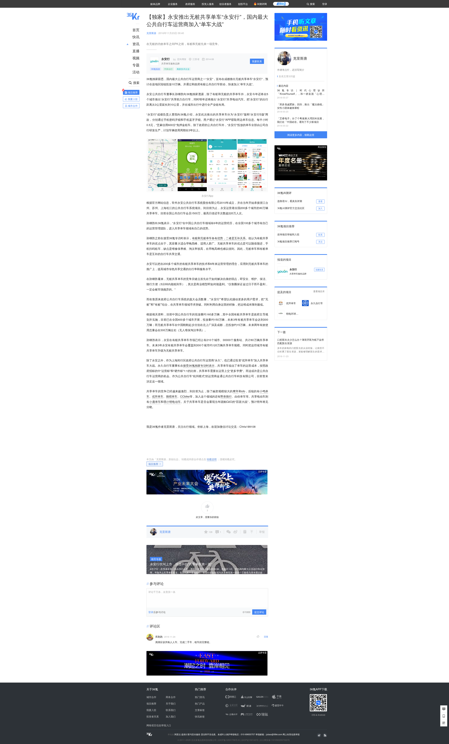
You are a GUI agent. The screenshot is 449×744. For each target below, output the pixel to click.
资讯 (135, 43)
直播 (135, 50)
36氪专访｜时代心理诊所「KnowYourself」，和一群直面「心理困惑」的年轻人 (300, 92)
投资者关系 (152, 716)
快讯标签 (200, 716)
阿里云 (178, 734)
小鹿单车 (155, 402)
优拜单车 (157, 396)
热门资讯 (200, 697)
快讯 (135, 36)
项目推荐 (153, 464)
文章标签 (200, 710)
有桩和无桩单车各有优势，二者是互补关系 (219, 238)
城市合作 (151, 697)
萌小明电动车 (172, 402)
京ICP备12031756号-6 (229, 739)
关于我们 (171, 703)
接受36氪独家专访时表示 (199, 365)
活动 (135, 72)
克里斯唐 (151, 33)
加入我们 (171, 716)
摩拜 (236, 391)
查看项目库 (319, 291)
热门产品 (200, 703)
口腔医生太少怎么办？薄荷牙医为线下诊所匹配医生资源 (300, 341)
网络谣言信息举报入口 (158, 725)
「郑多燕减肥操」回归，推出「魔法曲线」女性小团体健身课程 (300, 106)
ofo (243, 391)
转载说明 (212, 459)
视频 (135, 57)
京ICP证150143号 (249, 739)
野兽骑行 (226, 396)
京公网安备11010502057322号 (275, 739)
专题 (135, 64)
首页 (135, 29)
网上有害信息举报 (291, 734)
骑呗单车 (171, 396)
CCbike (185, 396)
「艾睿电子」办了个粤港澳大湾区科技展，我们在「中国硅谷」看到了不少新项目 (300, 120)
